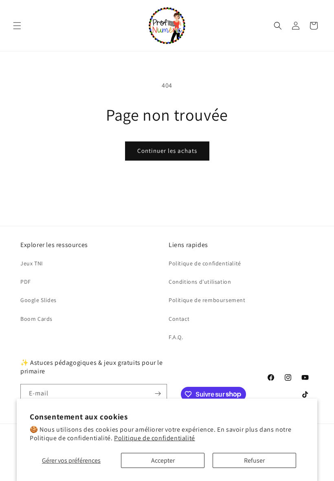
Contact (179, 318)
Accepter (163, 460)
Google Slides (38, 300)
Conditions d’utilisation (200, 281)
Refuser (254, 460)
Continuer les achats (167, 150)
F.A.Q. (176, 337)
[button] (17, 26)
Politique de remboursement (207, 300)
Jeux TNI (31, 263)
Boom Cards (36, 318)
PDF (25, 281)
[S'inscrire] (158, 393)
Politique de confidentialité (154, 438)
